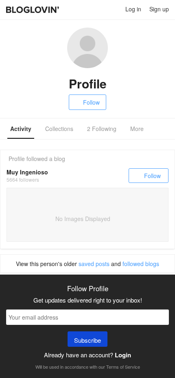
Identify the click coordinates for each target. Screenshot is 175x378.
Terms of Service (123, 366)
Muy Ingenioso (27, 172)
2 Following (101, 129)
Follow (91, 102)
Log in (133, 9)
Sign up (159, 9)
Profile (17, 159)
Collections (59, 129)
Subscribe (87, 340)
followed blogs (140, 264)
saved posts (94, 264)
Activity (20, 129)
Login (123, 354)
